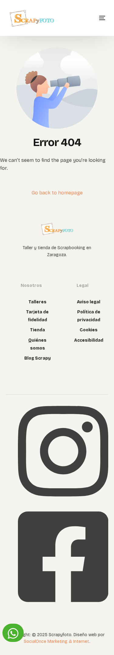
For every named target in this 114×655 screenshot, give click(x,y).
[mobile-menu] (94, 18)
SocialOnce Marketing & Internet (56, 641)
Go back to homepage (57, 193)
